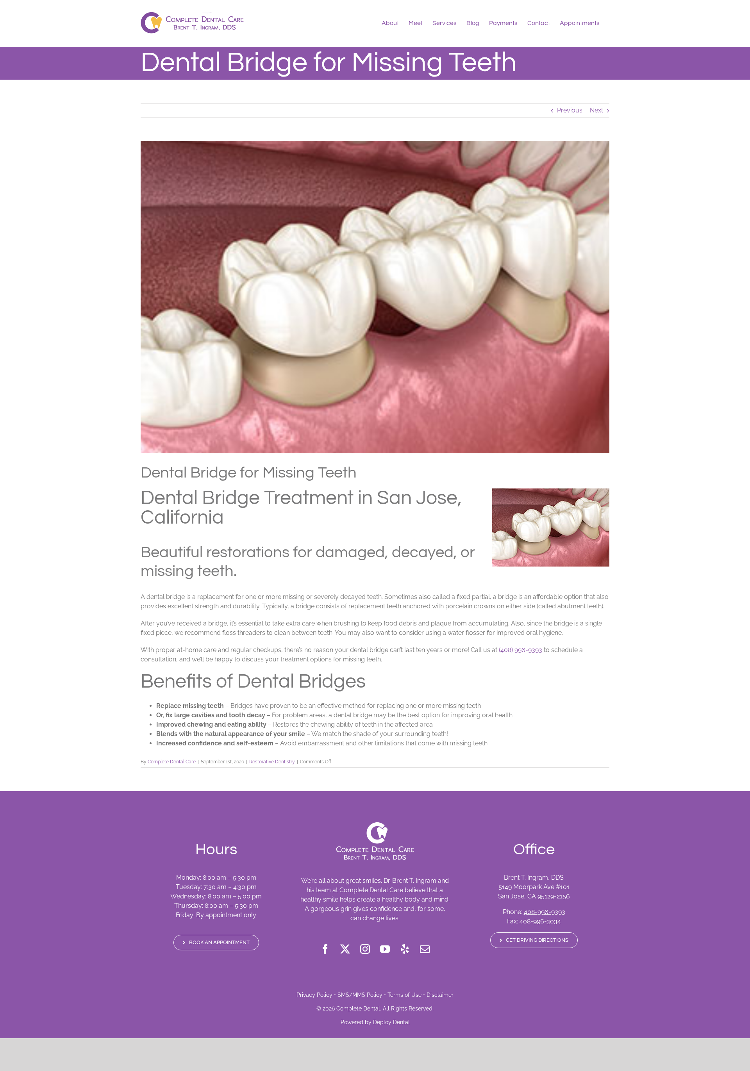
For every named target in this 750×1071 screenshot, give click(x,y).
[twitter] (345, 949)
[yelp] (405, 949)
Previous (569, 110)
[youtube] (385, 949)
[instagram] (365, 949)
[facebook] (325, 949)
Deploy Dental (391, 1022)
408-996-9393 (544, 912)
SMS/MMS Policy (360, 995)
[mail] (425, 949)
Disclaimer (440, 995)
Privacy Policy (314, 995)
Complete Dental (358, 1008)
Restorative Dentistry (272, 761)
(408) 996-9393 (520, 650)
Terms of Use (404, 995)
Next (596, 110)
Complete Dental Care (172, 761)
